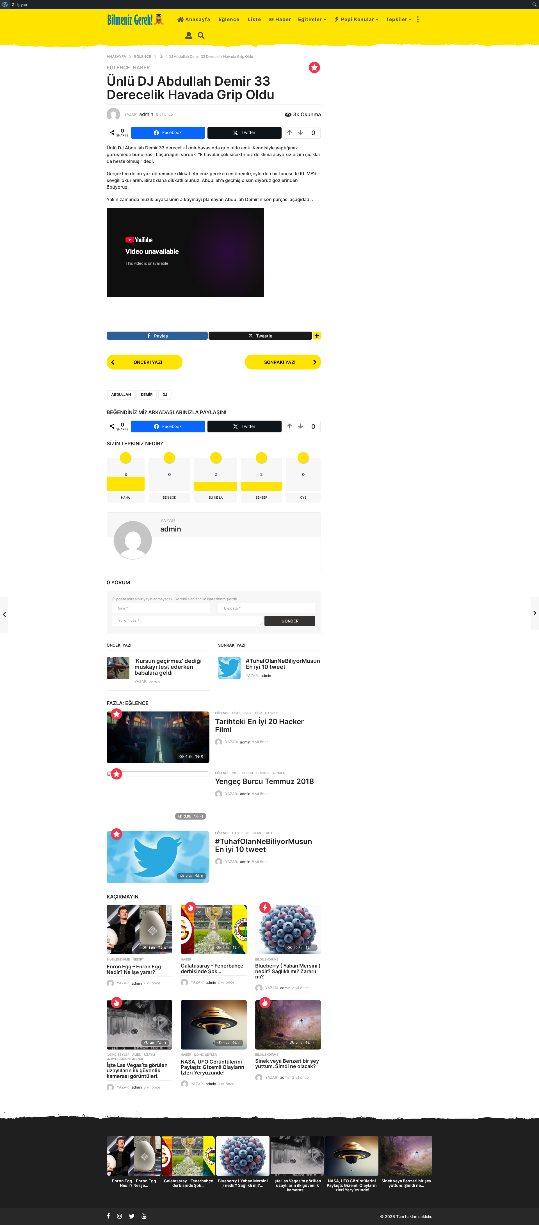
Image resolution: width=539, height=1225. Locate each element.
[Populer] (314, 67)
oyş (303, 497)
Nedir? (138, 959)
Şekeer (261, 497)
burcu (247, 773)
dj (165, 394)
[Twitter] (131, 1216)
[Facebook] (108, 1216)
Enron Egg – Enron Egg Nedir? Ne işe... (134, 1183)
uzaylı (149, 1054)
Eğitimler (310, 19)
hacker (271, 713)
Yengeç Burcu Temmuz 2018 (264, 781)
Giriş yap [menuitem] (19, 4)
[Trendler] (265, 907)
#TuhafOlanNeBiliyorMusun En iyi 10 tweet (283, 664)
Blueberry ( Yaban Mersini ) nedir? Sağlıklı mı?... (243, 1183)
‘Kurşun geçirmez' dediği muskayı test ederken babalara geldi (168, 667)
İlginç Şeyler (118, 1054)
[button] (417, 19)
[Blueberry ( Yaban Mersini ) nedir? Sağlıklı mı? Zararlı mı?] (288, 929)
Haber (283, 19)
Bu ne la (216, 497)
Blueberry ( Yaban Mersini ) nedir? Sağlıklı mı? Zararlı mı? (288, 971)
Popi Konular (357, 19)
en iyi (247, 713)
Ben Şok (169, 497)
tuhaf (269, 833)
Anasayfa (197, 19)
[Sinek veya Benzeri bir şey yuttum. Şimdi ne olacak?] (288, 1025)
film (258, 713)
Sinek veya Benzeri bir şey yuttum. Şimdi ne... (406, 1183)
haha (125, 497)
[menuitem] (5, 4)
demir (147, 394)
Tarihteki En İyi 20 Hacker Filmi (259, 725)
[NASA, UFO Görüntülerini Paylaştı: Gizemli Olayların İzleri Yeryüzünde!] (213, 1025)
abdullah (121, 394)
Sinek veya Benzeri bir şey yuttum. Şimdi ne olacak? (287, 1063)
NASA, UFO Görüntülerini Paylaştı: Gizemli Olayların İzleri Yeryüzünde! (212, 1067)
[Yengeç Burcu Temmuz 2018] (158, 797)
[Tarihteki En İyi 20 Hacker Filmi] (158, 737)
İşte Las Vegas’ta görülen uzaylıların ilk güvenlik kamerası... (297, 1185)
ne (247, 833)
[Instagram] (119, 1216)
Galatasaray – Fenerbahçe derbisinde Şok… (212, 968)
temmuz (263, 773)
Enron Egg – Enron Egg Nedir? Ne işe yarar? (134, 969)
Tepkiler (396, 19)
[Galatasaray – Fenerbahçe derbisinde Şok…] (213, 929)
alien (136, 1054)
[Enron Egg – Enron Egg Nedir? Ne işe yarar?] (139, 929)
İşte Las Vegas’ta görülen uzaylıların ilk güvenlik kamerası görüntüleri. (137, 1070)
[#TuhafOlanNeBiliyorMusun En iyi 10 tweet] (158, 857)
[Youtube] (143, 1216)
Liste (254, 19)
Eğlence (229, 19)
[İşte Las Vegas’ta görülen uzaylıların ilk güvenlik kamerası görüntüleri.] (139, 1025)
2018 (235, 773)
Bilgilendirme (118, 959)
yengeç (278, 773)
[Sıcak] (190, 907)
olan (256, 833)
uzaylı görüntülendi (125, 1058)
